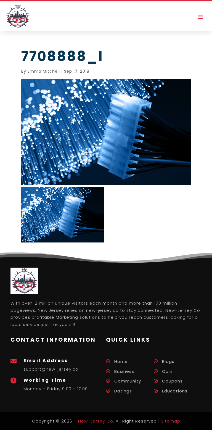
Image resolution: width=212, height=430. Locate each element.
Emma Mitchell (44, 71)
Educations (174, 391)
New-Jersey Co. (96, 421)
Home (121, 361)
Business (124, 371)
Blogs (168, 361)
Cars (167, 371)
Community (127, 381)
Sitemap (170, 421)
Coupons (172, 381)
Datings (123, 391)
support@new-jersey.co (50, 369)
